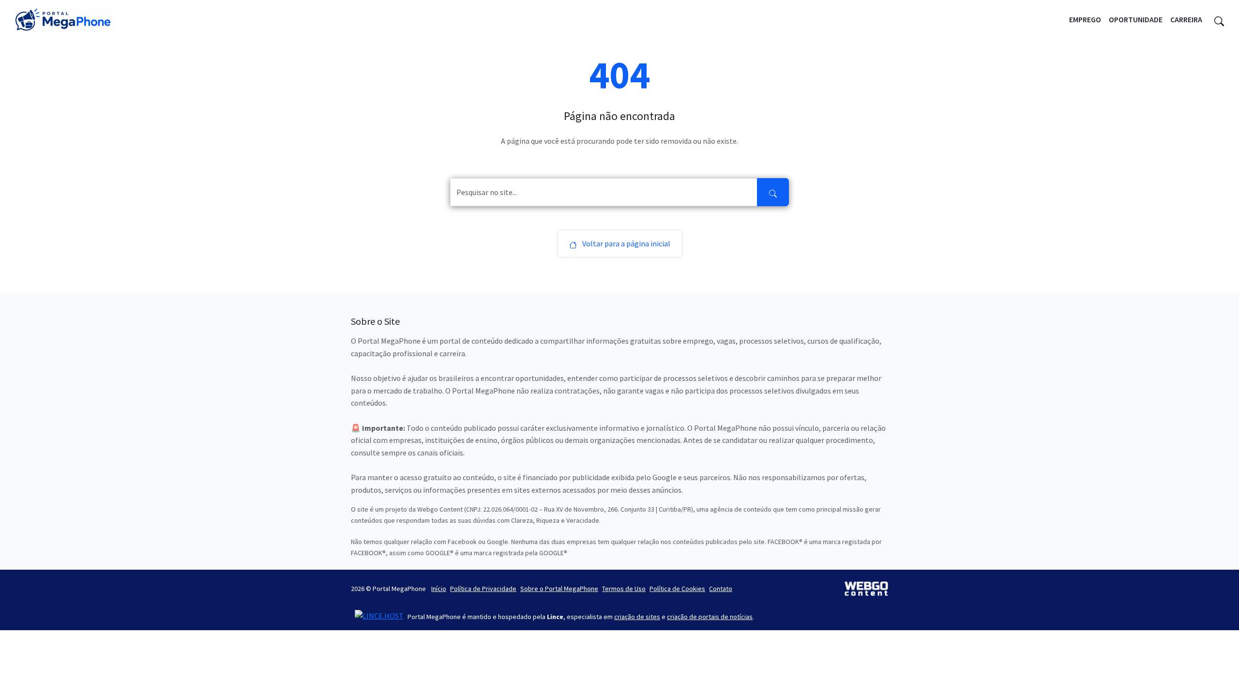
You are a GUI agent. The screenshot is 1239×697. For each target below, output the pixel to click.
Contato (720, 588)
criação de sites (637, 616)
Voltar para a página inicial (625, 243)
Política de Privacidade (483, 588)
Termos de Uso (624, 588)
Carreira (1186, 19)
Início (438, 588)
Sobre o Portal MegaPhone (559, 588)
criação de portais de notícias (710, 616)
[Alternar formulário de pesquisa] (1219, 20)
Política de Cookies (677, 588)
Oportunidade (1136, 19)
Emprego (1085, 19)
